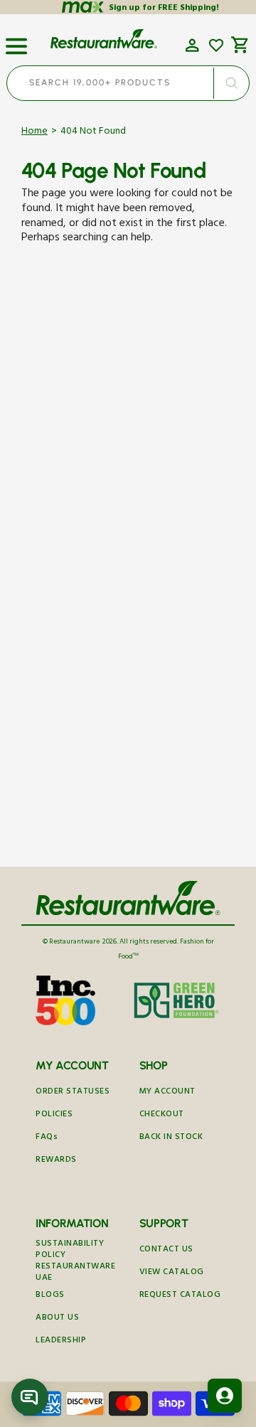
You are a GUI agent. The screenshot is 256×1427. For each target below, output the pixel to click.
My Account (167, 1092)
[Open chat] (29, 1397)
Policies (54, 1115)
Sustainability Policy (70, 1250)
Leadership (61, 1341)
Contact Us (166, 1250)
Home (34, 133)
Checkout (161, 1115)
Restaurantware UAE (75, 1273)
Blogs (50, 1295)
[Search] (231, 83)
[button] (16, 40)
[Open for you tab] (225, 1396)
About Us (57, 1318)
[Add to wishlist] (216, 45)
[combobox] (128, 83)
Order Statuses (73, 1092)
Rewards (56, 1160)
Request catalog (180, 1295)
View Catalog (171, 1273)
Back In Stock (171, 1138)
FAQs (47, 1138)
